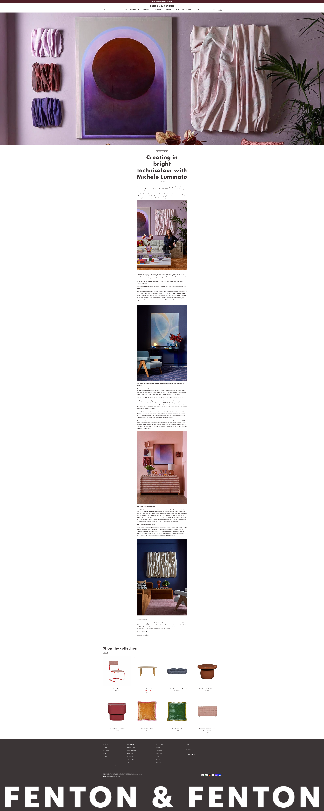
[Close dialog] (192, 383)
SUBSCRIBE (178, 413)
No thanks (178, 426)
